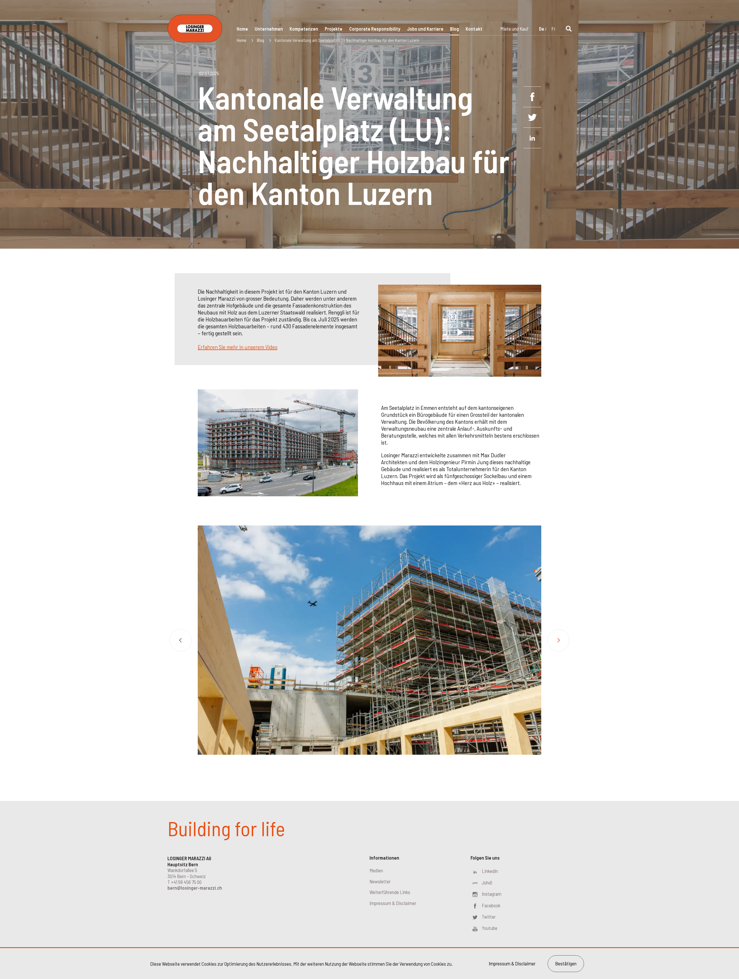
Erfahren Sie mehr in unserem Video (237, 346)
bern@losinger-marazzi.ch (194, 888)
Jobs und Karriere (425, 29)
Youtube (489, 928)
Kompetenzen (304, 29)
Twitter (489, 916)
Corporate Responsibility (374, 29)
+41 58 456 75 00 (186, 882)
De (541, 29)
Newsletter (380, 881)
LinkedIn (490, 871)
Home (242, 29)
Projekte (333, 29)
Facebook (491, 905)
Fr (553, 29)
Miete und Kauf (514, 29)
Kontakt (474, 29)
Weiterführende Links (390, 892)
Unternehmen (269, 29)
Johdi (487, 882)
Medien (376, 870)
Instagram (491, 894)
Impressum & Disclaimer (393, 903)
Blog (454, 29)
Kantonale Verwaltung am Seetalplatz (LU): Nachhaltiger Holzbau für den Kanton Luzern (347, 40)
